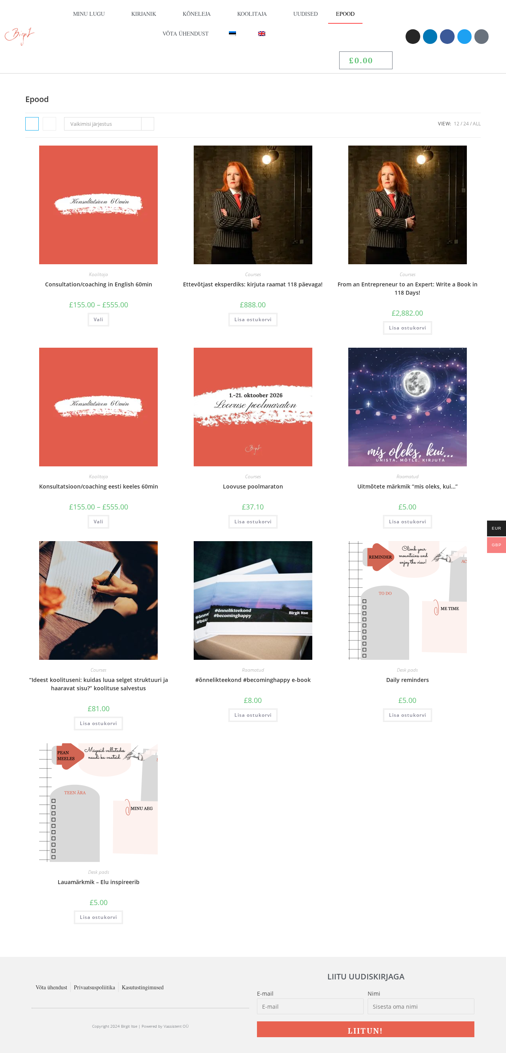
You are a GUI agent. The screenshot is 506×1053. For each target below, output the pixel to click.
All (477, 123)
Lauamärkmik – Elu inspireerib (99, 882)
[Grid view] (32, 124)
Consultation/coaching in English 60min (98, 284)
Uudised (305, 13)
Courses (253, 274)
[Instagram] (413, 36)
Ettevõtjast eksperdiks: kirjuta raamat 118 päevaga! (253, 284)
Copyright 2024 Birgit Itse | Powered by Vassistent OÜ (140, 1026)
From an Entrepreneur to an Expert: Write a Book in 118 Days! (408, 288)
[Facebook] (447, 36)
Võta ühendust (185, 33)
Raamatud (407, 476)
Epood (345, 13)
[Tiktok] (481, 36)
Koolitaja (252, 13)
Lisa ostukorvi (253, 319)
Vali (98, 319)
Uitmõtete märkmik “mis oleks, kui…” (407, 486)
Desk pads (407, 670)
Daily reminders (407, 680)
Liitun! (365, 1031)
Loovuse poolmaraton (253, 486)
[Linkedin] (430, 36)
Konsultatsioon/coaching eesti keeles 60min (98, 486)
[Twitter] (464, 36)
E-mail (265, 993)
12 (456, 123)
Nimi (374, 993)
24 (466, 123)
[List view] (49, 124)
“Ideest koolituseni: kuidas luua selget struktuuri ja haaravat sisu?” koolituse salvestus (98, 684)
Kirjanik (143, 13)
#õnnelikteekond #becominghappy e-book (253, 680)
